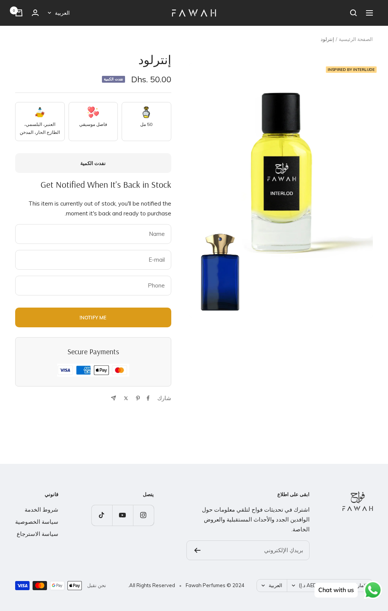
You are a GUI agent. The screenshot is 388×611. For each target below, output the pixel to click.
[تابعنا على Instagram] (143, 515)
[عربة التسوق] (19, 12)
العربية (62, 12)
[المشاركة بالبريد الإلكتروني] (113, 398)
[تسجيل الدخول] (35, 12)
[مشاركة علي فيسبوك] (148, 398)
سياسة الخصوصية (36, 521)
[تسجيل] (197, 550)
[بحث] (353, 12)
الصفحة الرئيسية (356, 39)
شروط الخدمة (41, 509)
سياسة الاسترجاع (37, 533)
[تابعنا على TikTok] (101, 515)
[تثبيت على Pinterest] (138, 398)
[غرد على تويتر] (126, 398)
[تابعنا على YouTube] (122, 515)
